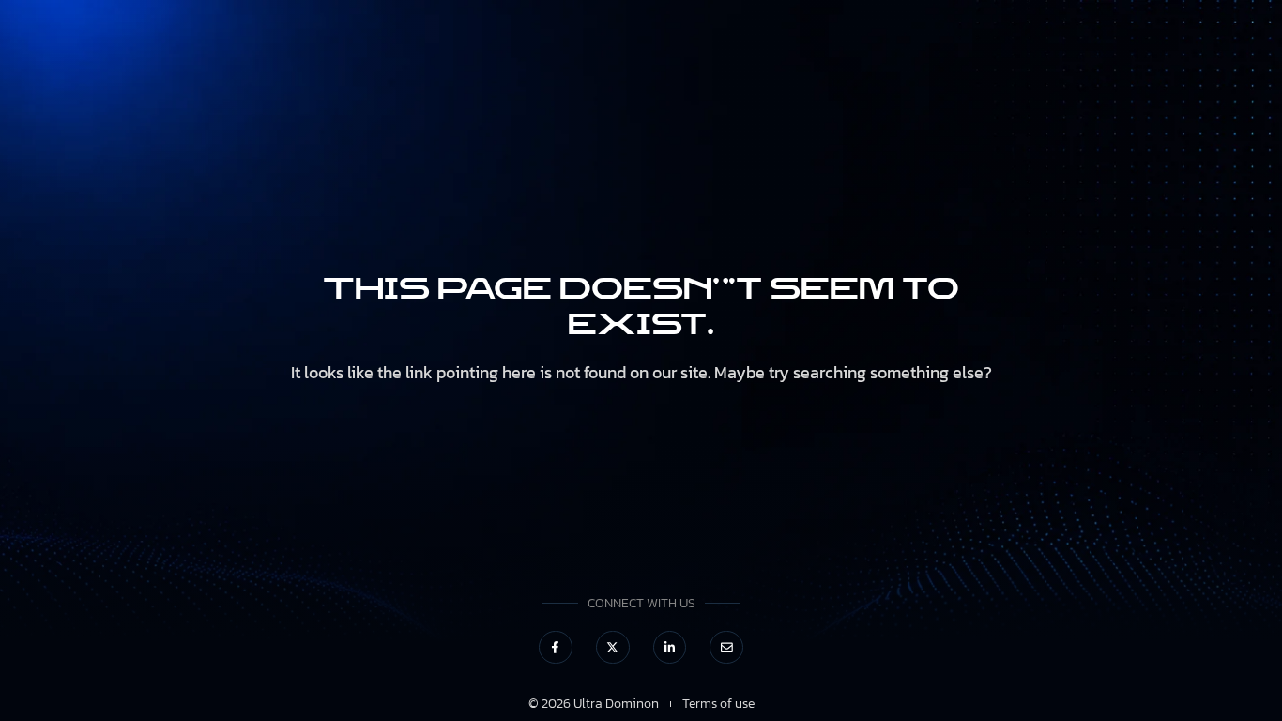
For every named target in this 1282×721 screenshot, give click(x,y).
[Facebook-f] (555, 648)
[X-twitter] (613, 648)
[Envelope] (726, 648)
